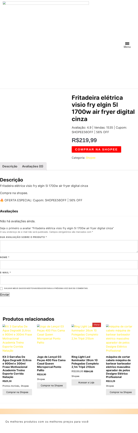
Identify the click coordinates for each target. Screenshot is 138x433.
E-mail (5, 272)
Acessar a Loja (86, 382)
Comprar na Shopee (96, 149)
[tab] (32, 166)
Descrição (9, 166)
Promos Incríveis (11, 386)
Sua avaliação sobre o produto (23, 237)
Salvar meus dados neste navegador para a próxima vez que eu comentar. (46, 288)
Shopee (90, 157)
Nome (4, 257)
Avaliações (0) (32, 166)
